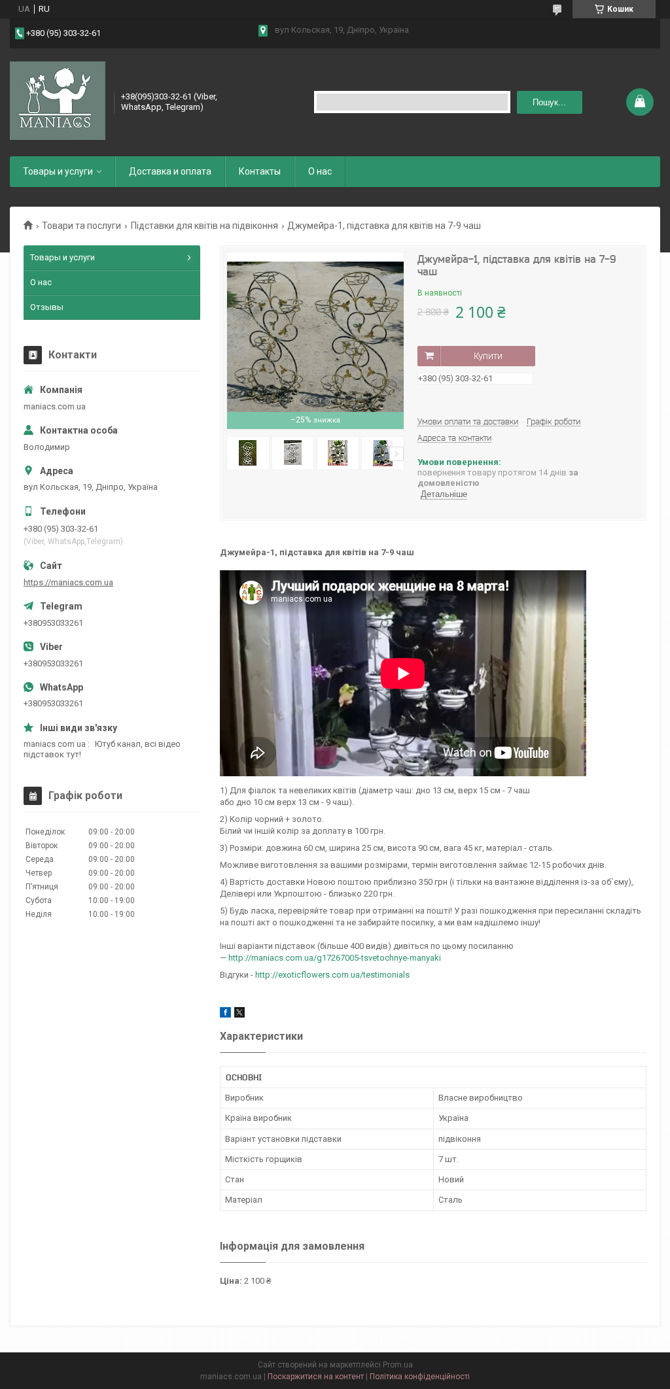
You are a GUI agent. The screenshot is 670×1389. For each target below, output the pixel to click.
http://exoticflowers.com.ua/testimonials (332, 975)
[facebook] (225, 1015)
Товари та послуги (81, 225)
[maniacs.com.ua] (57, 100)
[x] (239, 1015)
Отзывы (46, 307)
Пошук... (549, 102)
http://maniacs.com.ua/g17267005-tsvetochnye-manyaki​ (334, 958)
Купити (488, 356)
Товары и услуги (58, 171)
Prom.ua (398, 1364)
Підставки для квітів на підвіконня (204, 225)
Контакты (260, 171)
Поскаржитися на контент (316, 1376)
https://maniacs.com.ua (68, 582)
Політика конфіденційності (420, 1376)
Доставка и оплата (170, 171)
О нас (320, 171)
